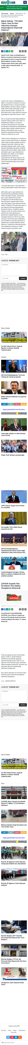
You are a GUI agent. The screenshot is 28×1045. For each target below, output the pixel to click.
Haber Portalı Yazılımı (9, 1042)
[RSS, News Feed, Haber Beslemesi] (20, 1037)
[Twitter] (5, 51)
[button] (20, 51)
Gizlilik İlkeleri (22, 1030)
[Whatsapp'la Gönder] (9, 51)
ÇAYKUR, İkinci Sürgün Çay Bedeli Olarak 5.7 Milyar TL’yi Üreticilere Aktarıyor (15, 8)
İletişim (15, 1030)
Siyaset (12, 13)
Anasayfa (5, 13)
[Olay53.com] (8, 2)
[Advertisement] (14, 84)
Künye (9, 1030)
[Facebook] (2, 51)
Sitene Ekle (13, 1032)
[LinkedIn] (7, 51)
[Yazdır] (12, 51)
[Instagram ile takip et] (12, 1037)
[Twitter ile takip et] (8, 1037)
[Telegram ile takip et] (16, 1037)
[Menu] (25, 2)
